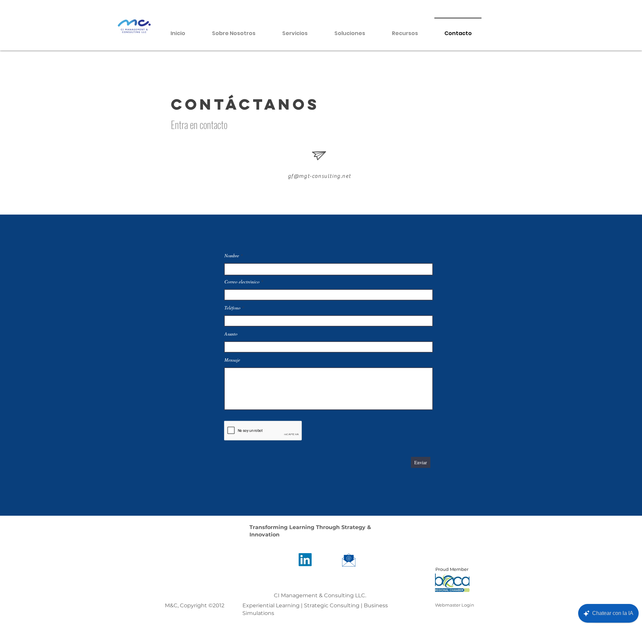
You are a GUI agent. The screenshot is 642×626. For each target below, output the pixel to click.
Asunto (230, 334)
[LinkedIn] (305, 559)
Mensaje (232, 360)
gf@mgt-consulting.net (319, 176)
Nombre (231, 255)
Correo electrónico (242, 281)
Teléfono (233, 307)
